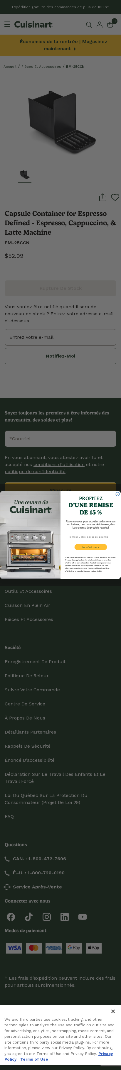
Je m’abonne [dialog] (91, 547)
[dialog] (118, 494)
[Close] (113, 1011)
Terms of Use (34, 1059)
